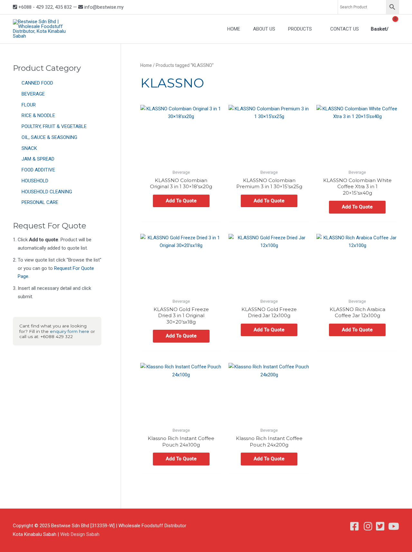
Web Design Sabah (79, 534)
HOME (233, 29)
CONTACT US (344, 29)
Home (146, 65)
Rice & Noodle (38, 115)
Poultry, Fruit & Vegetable (54, 126)
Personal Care (40, 202)
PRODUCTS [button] (300, 29)
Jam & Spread (38, 159)
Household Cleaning (47, 192)
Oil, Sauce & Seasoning (49, 137)
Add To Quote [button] (181, 201)
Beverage (33, 94)
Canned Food (37, 83)
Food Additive (38, 170)
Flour (29, 105)
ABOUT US (264, 29)
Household (35, 181)
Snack (29, 148)
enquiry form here (69, 331)
